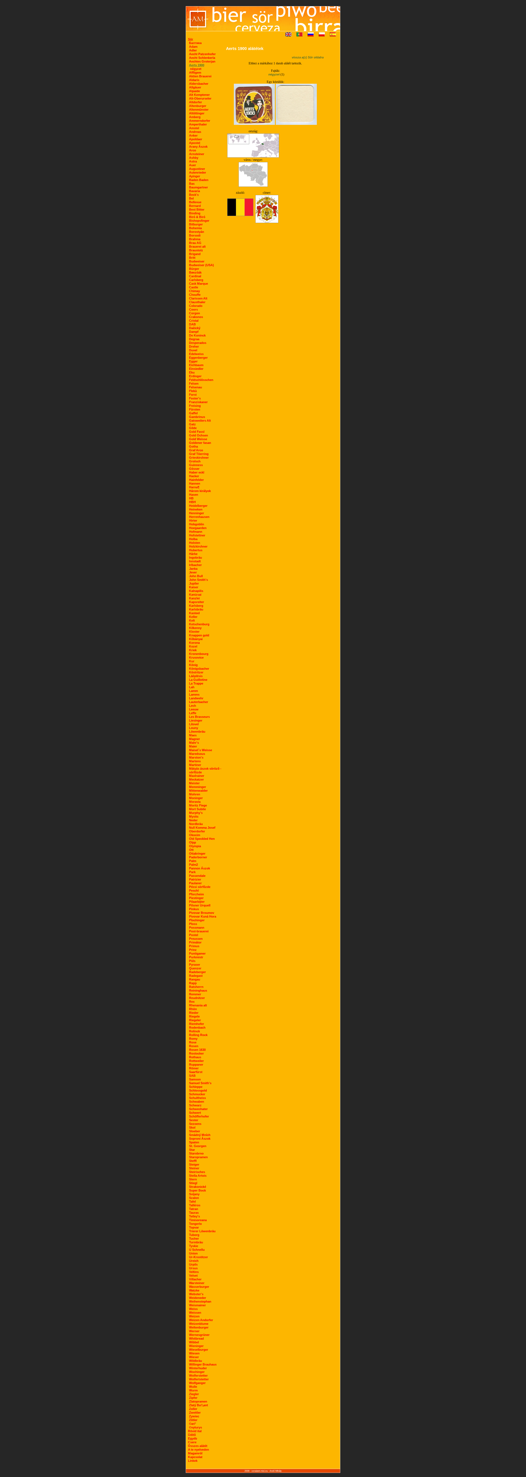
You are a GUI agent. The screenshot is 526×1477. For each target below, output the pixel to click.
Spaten (194, 1142)
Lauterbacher (198, 702)
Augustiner (197, 169)
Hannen (194, 483)
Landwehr (196, 698)
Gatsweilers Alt (200, 420)
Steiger (194, 1164)
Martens (195, 761)
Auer (192, 165)
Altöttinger (196, 113)
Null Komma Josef (202, 827)
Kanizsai (195, 594)
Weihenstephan (200, 1301)
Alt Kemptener (199, 94)
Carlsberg (196, 280)
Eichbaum (196, 365)
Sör (190, 39)
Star (192, 1149)
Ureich (193, 1260)
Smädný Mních (199, 1135)
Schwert (195, 1112)
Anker (193, 135)
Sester (193, 1120)
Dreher (194, 346)
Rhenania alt (198, 1005)
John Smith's (198, 579)
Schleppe (195, 1086)
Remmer (195, 994)
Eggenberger (198, 357)
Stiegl (193, 1183)
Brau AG (195, 243)
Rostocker (196, 1053)
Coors (193, 309)
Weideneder (197, 1297)
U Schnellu (197, 1249)
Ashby (193, 157)
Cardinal (195, 276)
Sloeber (194, 1131)
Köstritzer (196, 672)
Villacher (195, 1279)
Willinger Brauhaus (203, 1364)
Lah (191, 687)
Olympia (195, 846)
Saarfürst (195, 1072)
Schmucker (197, 1094)
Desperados (197, 343)
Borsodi (195, 235)
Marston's (196, 757)
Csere (192, 1442)
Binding (194, 213)
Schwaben (196, 1101)
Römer (194, 1068)
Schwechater (198, 1109)
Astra (193, 161)
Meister (194, 783)
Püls (192, 961)
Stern (193, 1179)
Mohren (194, 794)
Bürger (194, 268)
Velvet (193, 1275)
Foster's (195, 398)
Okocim (194, 835)
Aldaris (194, 80)
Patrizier (195, 879)
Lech (192, 705)
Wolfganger (197, 1383)
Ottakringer (197, 853)
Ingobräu (195, 557)
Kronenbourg (198, 654)
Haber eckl (196, 472)
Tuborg (194, 1235)
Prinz (193, 949)
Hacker (194, 476)
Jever (193, 572)
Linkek (192, 1460)
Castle (193, 287)
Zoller (193, 1409)
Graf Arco (196, 450)
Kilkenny (195, 628)
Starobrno (196, 1153)
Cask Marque (198, 283)
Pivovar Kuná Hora (202, 916)
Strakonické (197, 1186)
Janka (193, 568)
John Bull (196, 576)
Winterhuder (198, 1368)
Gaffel (193, 413)
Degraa (194, 339)
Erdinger (195, 376)
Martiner (195, 765)
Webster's (196, 1294)
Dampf (193, 331)
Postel (193, 935)
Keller (193, 616)
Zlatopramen (198, 1401)
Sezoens (195, 1123)
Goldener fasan (200, 442)
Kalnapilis (196, 591)
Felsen (193, 383)
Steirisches (197, 1172)
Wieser (194, 1357)
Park (192, 872)
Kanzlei (194, 598)
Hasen (193, 494)
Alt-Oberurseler (200, 98)
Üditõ (192, 1434)
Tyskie (193, 1246)
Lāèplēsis (196, 676)
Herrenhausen (199, 517)
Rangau (194, 979)
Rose (192, 1042)
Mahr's (194, 742)
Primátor (195, 942)
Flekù (193, 391)
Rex (192, 1001)
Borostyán (196, 231)
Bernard (195, 206)
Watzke (194, 1290)
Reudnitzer (197, 998)
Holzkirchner (198, 546)
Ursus (193, 1268)
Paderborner (198, 857)
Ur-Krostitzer (198, 1257)
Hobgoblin (196, 524)
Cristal (193, 320)
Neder (193, 820)
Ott (191, 850)
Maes (193, 735)
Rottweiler (196, 1061)
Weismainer (197, 1305)
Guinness (196, 465)
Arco (192, 150)
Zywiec (194, 1416)
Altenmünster (199, 109)
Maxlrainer (196, 775)
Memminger (197, 787)
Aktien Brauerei (200, 76)
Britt (192, 257)
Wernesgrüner (199, 1335)
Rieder (193, 1012)
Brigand (195, 254)
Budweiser (196, 261)
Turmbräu (196, 1242)
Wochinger (197, 1372)
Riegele (194, 1016)
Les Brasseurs (199, 716)
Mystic (193, 816)
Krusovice (196, 657)
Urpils (193, 1264)
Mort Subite (197, 809)
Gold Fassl (196, 431)
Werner (194, 1331)
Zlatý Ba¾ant (198, 1405)
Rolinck (194, 1031)
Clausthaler (197, 302)
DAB (192, 324)
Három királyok (200, 491)
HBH (192, 502)
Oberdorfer (197, 831)
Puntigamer (197, 953)
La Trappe (196, 683)
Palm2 (193, 864)
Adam (193, 46)
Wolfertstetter (199, 1379)
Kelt (192, 620)
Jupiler (194, 583)
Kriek (193, 650)
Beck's (194, 194)
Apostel (194, 143)
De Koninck (197, 335)
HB (191, 498)
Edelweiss (196, 354)
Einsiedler (196, 368)
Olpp (192, 842)
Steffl (193, 1161)
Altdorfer (195, 102)
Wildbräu (195, 1360)
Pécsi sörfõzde (199, 887)
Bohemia (195, 228)
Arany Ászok (198, 146)
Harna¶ (194, 487)
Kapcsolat (195, 1457)
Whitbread (196, 1338)
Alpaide (194, 91)
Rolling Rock (198, 1035)
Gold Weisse (198, 439)
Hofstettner (197, 535)
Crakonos (196, 317)
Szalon (194, 1198)
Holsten (194, 542)
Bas (192, 183)
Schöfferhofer (199, 1116)
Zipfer (193, 1397)
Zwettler (195, 1412)
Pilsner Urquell (199, 905)
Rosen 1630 (197, 1049)
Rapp (193, 983)
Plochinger (197, 920)
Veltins (194, 1272)
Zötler (193, 1420)
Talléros (194, 1205)
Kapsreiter (196, 602)
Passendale (197, 875)
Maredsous (197, 753)
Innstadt (195, 561)
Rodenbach (197, 1027)
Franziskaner (198, 402)
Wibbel (194, 1342)
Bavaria (194, 191)
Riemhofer (196, 1024)
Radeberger (197, 972)
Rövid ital (195, 1431)
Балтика (195, 43)
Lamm (193, 691)
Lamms (194, 694)
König (193, 665)
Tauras (194, 1212)
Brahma (194, 239)
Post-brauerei (199, 931)
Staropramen (198, 1157)
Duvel (193, 350)
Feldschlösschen (201, 380)
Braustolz (196, 250)
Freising (195, 405)
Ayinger (194, 176)
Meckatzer (196, 779)
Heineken (195, 509)
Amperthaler (198, 124)
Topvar (194, 1227)
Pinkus (194, 909)
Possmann (196, 927)
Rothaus (195, 1057)
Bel (191, 198)
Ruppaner (196, 1064)
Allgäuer (195, 87)
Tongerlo (195, 1223)
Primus (194, 946)
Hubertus (195, 550)
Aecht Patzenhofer (202, 54)
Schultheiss (197, 1098)
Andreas (195, 131)
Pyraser (194, 964)
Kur (191, 661)
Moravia (195, 801)
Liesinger (195, 720)
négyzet (195, 69)
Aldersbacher (198, 83)
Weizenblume (198, 1323)
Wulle (193, 1386)
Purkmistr (196, 957)
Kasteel (194, 613)
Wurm (193, 1390)
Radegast (196, 975)
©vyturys (195, 1427)
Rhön (193, 1009)
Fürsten (194, 409)
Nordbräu (196, 824)
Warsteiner (196, 1283)
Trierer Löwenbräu (202, 1231)
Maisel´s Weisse (200, 750)
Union (193, 1253)
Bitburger (196, 224)
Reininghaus (198, 990)
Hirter (193, 520)
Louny (193, 728)
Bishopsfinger (199, 220)
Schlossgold (198, 1090)
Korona (194, 642)
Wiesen (194, 1353)
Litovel (194, 724)
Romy (193, 1038)
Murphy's (196, 812)
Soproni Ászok (199, 1138)
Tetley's (194, 1216)
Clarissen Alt (198, 298)
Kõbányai (196, 639)
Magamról (195, 1453)
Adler (193, 50)
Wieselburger (198, 1349)
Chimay (194, 291)
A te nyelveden (198, 1449)
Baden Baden (198, 180)
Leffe (192, 713)
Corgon (194, 313)
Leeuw (193, 709)
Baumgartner (198, 187)
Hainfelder (196, 480)
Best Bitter (196, 209)
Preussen (196, 938)
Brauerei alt (197, 246)
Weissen (195, 1312)
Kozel (193, 646)
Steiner (194, 1168)
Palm (192, 861)
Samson (195, 1079)
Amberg (195, 117)
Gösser (194, 468)
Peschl (194, 890)
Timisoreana (198, 1220)
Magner (194, 739)
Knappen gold (199, 635)
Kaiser (193, 587)
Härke (193, 554)
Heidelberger (198, 505)
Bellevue (195, 202)
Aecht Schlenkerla (202, 57)
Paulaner (195, 883)
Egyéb (192, 1438)
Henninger (196, 513)
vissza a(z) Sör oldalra (308, 57)
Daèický (194, 328)
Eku (192, 372)
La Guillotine (198, 679)
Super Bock (197, 1190)
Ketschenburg (199, 624)
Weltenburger (199, 1327)
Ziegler (194, 1394)
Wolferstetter (198, 1375)
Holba (193, 539)
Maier (193, 746)
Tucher (194, 1238)
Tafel (192, 1201)
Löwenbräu (197, 731)
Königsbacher (199, 668)
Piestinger (196, 898)
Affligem (195, 72)
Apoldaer (195, 139)
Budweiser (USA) (201, 265)
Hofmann (195, 531)
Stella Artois (197, 1175)
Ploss (193, 924)
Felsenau (195, 387)
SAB (192, 1075)
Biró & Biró (197, 217)
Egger (193, 361)
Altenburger (197, 106)
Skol (192, 1127)
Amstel (194, 128)
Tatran (193, 1209)
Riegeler (195, 1020)
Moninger (196, 798)
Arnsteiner (196, 154)
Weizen (194, 1316)
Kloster (194, 631)
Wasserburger (199, 1286)
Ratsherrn (196, 987)
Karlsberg (196, 605)
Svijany (194, 1194)
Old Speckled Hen (202, 838)
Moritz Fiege (198, 805)
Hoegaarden (197, 528)
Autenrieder (197, 172)
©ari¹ (192, 1423)
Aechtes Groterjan (202, 61)
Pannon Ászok (199, 868)
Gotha (193, 446)
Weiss (193, 1309)
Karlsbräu (196, 609)
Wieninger (196, 1346)
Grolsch (195, 461)
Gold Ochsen (198, 435)
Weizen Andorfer (201, 1320)
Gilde (193, 428)
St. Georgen (197, 1146)
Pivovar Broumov (201, 912)
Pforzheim (196, 894)
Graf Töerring (199, 454)
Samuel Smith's (200, 1083)
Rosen (193, 1046)
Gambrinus (197, 417)
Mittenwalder (198, 790)
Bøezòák (195, 272)
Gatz (192, 424)
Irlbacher (195, 565)
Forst (193, 394)
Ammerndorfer (199, 120)
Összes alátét (197, 1446)
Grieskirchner (199, 457)
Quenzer (195, 968)
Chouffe (195, 294)
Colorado (195, 305)
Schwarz (195, 1105)
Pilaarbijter (197, 901)
